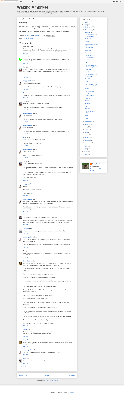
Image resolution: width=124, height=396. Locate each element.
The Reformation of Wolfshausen (91, 35)
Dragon (87, 41)
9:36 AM (25, 336)
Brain (86, 115)
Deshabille (88, 39)
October (88, 32)
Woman (87, 101)
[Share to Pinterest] (54, 36)
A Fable (87, 103)
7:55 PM (25, 247)
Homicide (88, 60)
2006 (85, 151)
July (86, 127)
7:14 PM (25, 225)
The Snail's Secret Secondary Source (91, 66)
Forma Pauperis (90, 91)
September (89, 121)
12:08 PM (25, 157)
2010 (85, 22)
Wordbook (31, 38)
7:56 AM (25, 89)
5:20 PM (25, 211)
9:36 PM (25, 363)
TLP (24, 101)
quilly (24, 137)
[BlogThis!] (49, 36)
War (86, 106)
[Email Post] (43, 35)
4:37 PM (25, 195)
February (88, 140)
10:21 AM (25, 109)
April (86, 135)
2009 (85, 25)
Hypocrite (88, 69)
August (87, 124)
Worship (87, 108)
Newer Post (23, 375)
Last (24, 38)
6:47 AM (25, 63)
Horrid (87, 72)
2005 (85, 154)
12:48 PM (25, 180)
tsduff (24, 358)
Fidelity (87, 88)
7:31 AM (25, 326)
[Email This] (47, 36)
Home (47, 375)
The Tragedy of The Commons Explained (92, 85)
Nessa (25, 57)
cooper (25, 329)
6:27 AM (25, 53)
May (86, 132)
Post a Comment (26, 367)
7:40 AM (25, 77)
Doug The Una (27, 261)
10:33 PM (25, 257)
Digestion (88, 50)
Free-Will (87, 79)
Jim (24, 67)
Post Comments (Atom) (51, 380)
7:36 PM (25, 233)
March (87, 137)
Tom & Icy (26, 228)
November (88, 29)
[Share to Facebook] (53, 36)
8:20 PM (25, 354)
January (88, 143)
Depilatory (88, 53)
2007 (85, 149)
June (87, 129)
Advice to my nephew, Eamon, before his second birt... (91, 46)
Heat (86, 62)
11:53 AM (25, 145)
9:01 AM (25, 97)
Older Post (71, 375)
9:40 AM (25, 346)
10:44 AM (25, 121)
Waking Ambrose (32, 7)
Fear (86, 81)
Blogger (72, 392)
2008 (85, 146)
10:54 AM (25, 133)
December (88, 27)
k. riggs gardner (28, 80)
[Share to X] (51, 36)
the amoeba (26, 93)
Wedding (87, 98)
